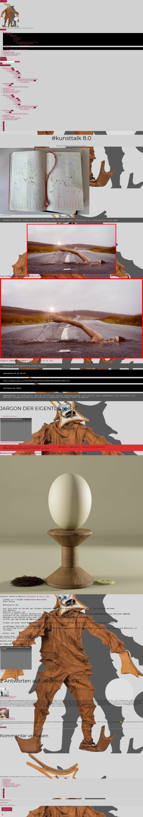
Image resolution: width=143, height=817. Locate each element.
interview (17, 39)
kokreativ (15, 36)
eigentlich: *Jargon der (10, 416)
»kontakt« (9, 33)
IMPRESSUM (4, 802)
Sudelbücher (50, 447)
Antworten (3, 708)
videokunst (6, 50)
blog (7, 48)
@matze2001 (31, 596)
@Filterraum (34, 360)
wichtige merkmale (9, 52)
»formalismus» (25, 45)
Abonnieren (6, 809)
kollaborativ (12, 35)
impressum (18, 38)
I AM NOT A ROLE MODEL (25, 43)
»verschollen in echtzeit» (10, 55)
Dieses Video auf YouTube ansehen (10, 442)
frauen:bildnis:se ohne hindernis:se (28, 42)
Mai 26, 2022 (48, 360)
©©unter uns (7, 32)
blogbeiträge (7, 46)
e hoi (16, 40)
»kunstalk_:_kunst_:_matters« (12, 53)
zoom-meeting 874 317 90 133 (14, 373)
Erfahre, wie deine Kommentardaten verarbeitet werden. (53, 776)
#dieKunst (8, 800)
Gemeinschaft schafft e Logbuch (18, 49)
